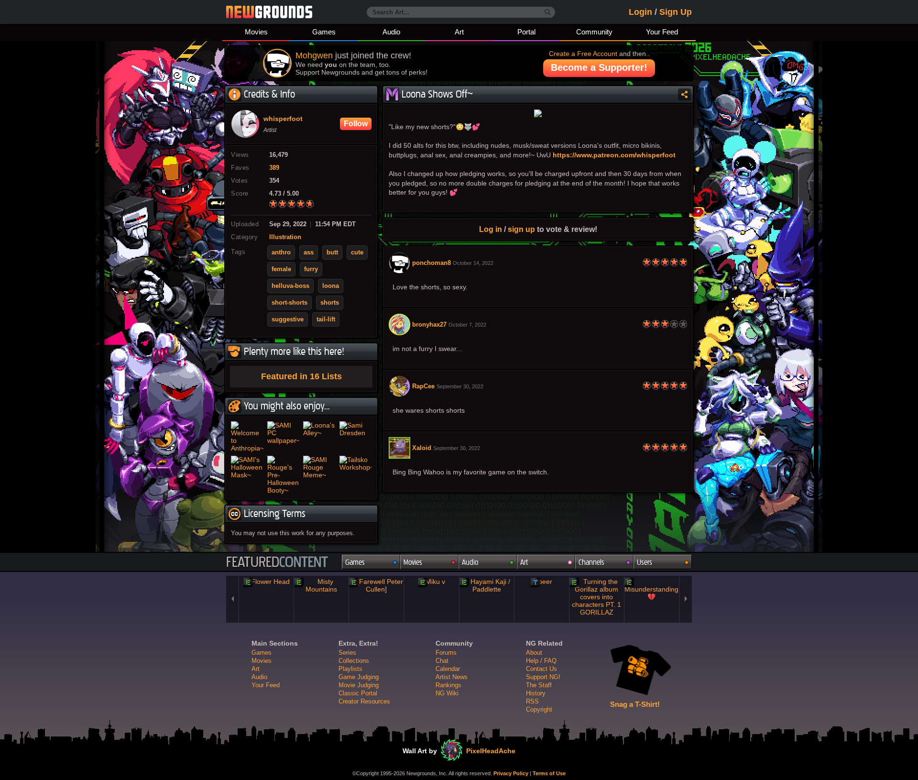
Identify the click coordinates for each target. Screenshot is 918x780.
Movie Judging (359, 685)
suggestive (288, 319)
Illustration (285, 237)
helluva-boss (290, 286)
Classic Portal (358, 693)
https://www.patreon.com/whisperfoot (614, 155)
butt (332, 252)
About (534, 652)
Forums (446, 652)
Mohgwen (314, 55)
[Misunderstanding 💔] (651, 589)
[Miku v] (431, 581)
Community (594, 32)
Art (459, 32)
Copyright (539, 709)
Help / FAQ (541, 660)
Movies (256, 32)
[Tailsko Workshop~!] (355, 475)
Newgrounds (269, 12)
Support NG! (543, 677)
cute (357, 252)
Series (347, 652)
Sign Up (675, 12)
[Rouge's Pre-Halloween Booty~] (283, 475)
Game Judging (359, 677)
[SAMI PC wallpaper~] (283, 436)
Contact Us (541, 668)
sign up (521, 229)
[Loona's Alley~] (319, 436)
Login (640, 12)
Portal (526, 32)
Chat (442, 660)
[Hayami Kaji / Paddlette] (486, 585)
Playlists (350, 668)
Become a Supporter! (599, 67)
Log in (490, 229)
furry (311, 269)
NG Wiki (447, 693)
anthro (281, 252)
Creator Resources (364, 701)
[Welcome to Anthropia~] (247, 436)
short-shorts (289, 302)
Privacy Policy (510, 773)
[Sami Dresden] (355, 436)
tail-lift (326, 319)
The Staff (539, 685)
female (281, 269)
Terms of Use (549, 773)
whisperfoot (283, 119)
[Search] (548, 12)
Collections (354, 660)
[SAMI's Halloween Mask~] (247, 475)
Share (684, 94)
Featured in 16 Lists (301, 376)
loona (330, 286)
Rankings (448, 685)
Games (324, 32)
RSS (532, 701)
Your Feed (662, 32)
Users (644, 562)
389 (274, 168)
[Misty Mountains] (321, 585)
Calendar (448, 668)
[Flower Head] (266, 581)
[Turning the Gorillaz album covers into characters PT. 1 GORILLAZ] (596, 597)
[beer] (541, 581)
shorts (329, 302)
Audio (391, 32)
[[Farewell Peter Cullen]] (376, 585)
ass (309, 252)
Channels (591, 562)
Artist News (452, 677)
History (536, 693)
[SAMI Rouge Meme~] (319, 475)
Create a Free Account (583, 53)
